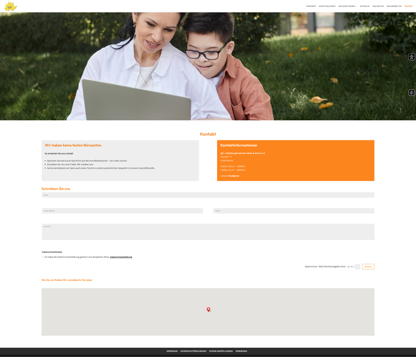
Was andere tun (394, 6)
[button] (209, 309)
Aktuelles (365, 6)
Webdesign (241, 351)
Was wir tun (378, 6)
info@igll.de (233, 175)
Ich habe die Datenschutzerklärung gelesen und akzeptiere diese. (88, 256)
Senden (368, 266)
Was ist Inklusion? (327, 6)
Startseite (311, 6)
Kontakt (408, 6)
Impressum (172, 351)
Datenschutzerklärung (121, 256)
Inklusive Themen (347, 6)
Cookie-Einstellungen (221, 351)
